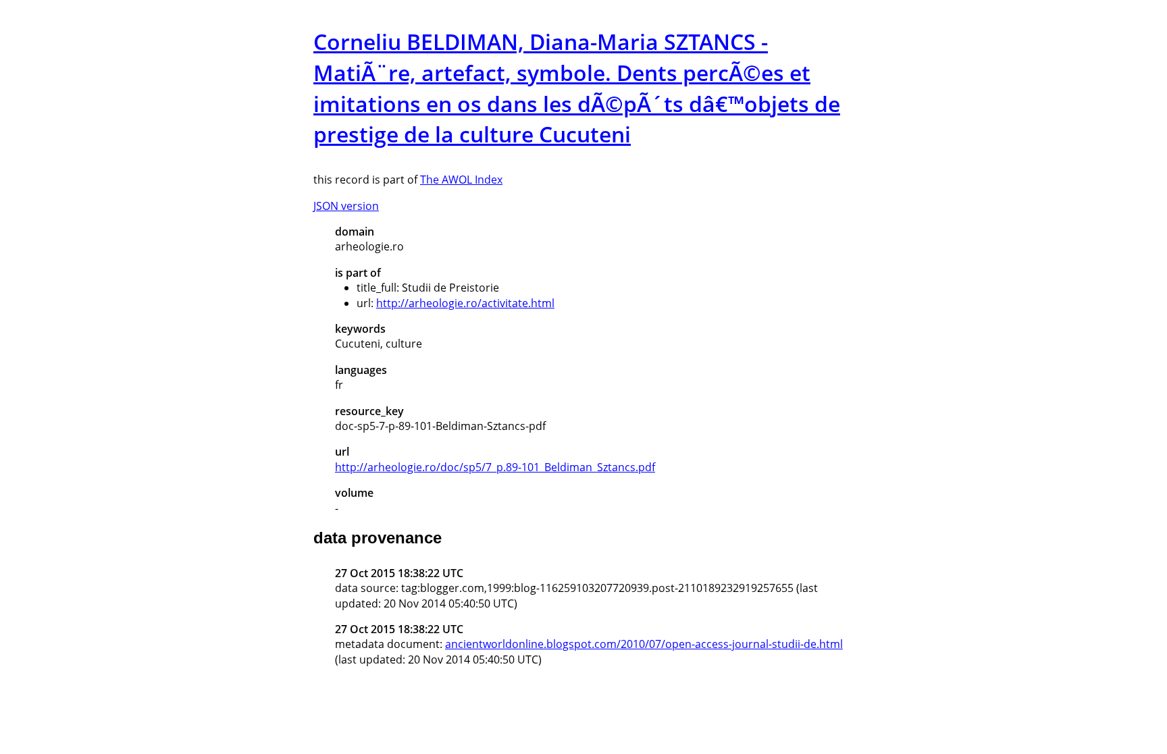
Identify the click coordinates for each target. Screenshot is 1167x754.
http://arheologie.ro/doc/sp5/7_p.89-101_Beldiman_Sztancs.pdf (495, 467)
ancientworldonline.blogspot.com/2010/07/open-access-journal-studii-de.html (644, 644)
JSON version (346, 205)
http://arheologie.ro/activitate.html (465, 303)
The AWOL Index (461, 179)
